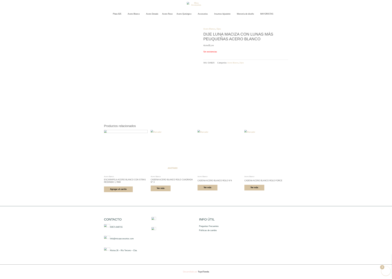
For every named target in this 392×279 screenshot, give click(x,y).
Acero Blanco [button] (134, 14)
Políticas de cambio (208, 230)
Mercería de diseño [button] (245, 14)
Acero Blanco (209, 29)
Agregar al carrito (118, 189)
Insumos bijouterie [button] (222, 14)
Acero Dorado (152, 14)
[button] (278, 13)
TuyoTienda (203, 272)
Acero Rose (167, 14)
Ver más (160, 188)
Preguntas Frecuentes (209, 226)
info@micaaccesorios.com (122, 239)
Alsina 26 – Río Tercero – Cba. (123, 250)
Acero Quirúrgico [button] (184, 14)
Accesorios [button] (203, 14)
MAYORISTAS (266, 14)
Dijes (219, 29)
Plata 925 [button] (117, 14)
